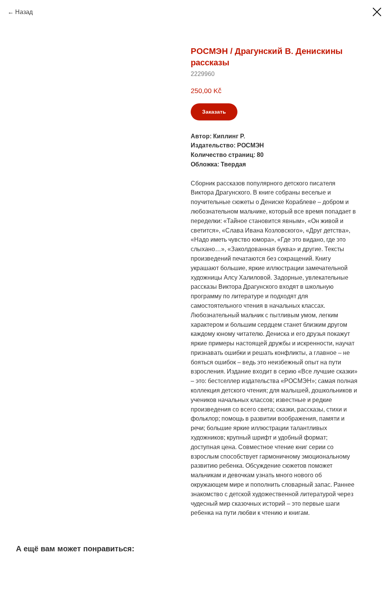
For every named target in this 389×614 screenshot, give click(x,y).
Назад (24, 12)
